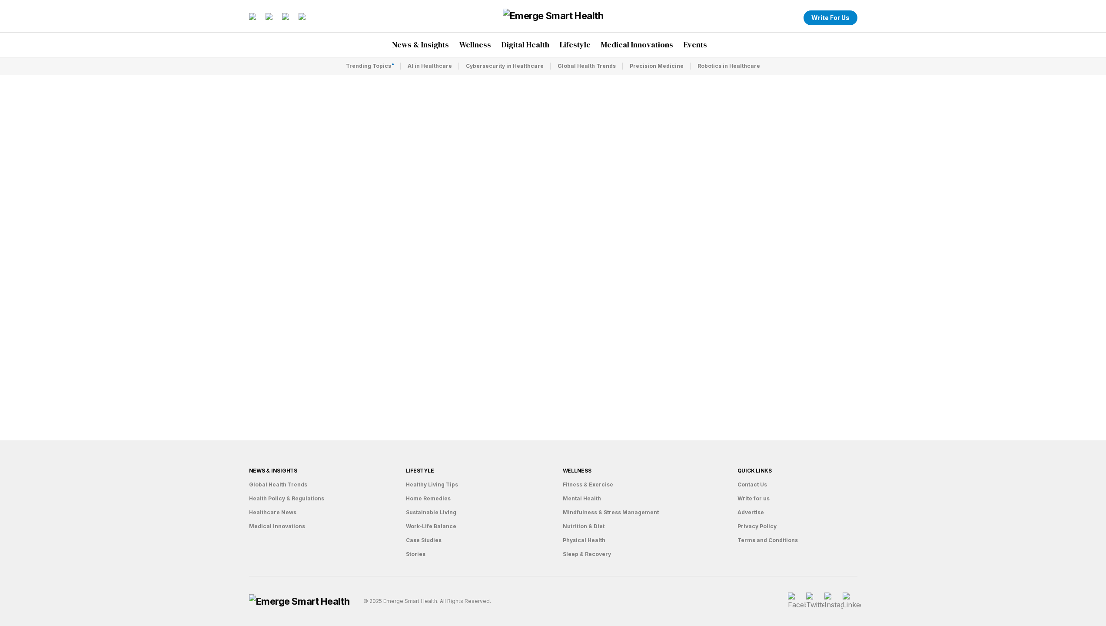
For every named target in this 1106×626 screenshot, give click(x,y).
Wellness (577, 470)
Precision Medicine (657, 66)
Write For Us (830, 17)
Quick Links (754, 470)
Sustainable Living (431, 512)
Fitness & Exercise (588, 484)
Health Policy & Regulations (286, 498)
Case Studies (424, 540)
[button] (791, 17)
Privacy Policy (757, 526)
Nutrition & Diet (583, 526)
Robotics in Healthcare (728, 66)
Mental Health (582, 498)
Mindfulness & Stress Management (611, 512)
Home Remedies (428, 498)
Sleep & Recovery (587, 554)
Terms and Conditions (767, 540)
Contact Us (752, 484)
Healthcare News (272, 512)
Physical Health (584, 540)
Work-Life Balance (431, 526)
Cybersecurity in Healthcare (505, 66)
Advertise (750, 512)
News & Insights (273, 470)
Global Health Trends (587, 66)
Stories (415, 554)
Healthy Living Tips (432, 484)
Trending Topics (368, 66)
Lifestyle (420, 470)
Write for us (753, 498)
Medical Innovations (277, 526)
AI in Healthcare (430, 66)
